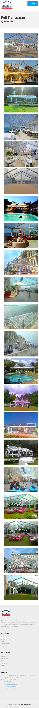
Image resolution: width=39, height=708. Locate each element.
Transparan (4, 663)
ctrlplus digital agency (25, 704)
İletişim (3, 646)
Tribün (3, 665)
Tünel (2, 661)
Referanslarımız (5, 643)
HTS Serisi (4, 656)
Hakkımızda (4, 637)
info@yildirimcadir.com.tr (10, 684)
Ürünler (3, 639)
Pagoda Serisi (4, 658)
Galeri (2, 641)
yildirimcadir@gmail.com (10, 686)
